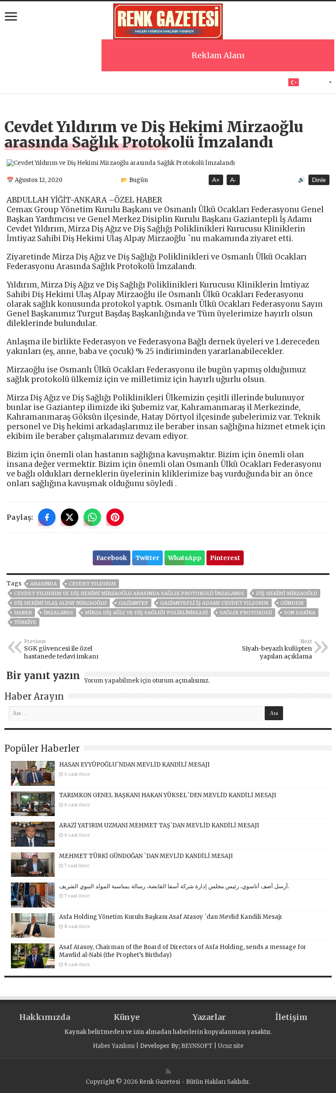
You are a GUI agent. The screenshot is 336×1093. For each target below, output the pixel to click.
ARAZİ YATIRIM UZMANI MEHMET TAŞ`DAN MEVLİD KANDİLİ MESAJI (159, 825)
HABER (23, 613)
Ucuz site (231, 1046)
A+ (216, 179)
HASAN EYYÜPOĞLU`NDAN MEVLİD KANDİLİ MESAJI (134, 764)
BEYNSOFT (197, 1046)
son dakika (299, 613)
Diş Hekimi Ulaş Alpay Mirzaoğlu (60, 603)
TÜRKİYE (25, 622)
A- (233, 179)
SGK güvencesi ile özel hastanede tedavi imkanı (61, 649)
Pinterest (225, 558)
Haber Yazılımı (114, 1046)
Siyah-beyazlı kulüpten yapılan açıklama (277, 649)
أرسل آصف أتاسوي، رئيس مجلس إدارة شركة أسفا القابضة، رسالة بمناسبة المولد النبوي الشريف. (174, 886)
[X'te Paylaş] (69, 517)
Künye (127, 1017)
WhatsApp (184, 558)
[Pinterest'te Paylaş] (115, 517)
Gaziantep (133, 603)
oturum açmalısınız (180, 680)
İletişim (291, 1017)
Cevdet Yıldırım (92, 584)
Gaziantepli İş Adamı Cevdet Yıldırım (214, 603)
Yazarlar (209, 1017)
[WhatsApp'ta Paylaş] (92, 517)
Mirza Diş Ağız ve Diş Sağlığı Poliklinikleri (146, 613)
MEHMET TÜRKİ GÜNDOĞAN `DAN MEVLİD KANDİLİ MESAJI (146, 856)
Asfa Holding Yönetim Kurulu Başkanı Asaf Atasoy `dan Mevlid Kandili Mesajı (170, 917)
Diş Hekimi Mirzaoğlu (286, 593)
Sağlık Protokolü (246, 613)
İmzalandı (58, 613)
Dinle (319, 179)
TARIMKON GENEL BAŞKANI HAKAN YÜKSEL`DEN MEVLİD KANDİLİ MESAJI (167, 795)
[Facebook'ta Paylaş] (47, 517)
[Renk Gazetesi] (168, 20)
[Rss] (168, 1071)
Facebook (111, 558)
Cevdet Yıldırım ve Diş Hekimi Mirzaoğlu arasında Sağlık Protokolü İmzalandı (129, 593)
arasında (43, 584)
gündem (292, 603)
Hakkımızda (44, 1017)
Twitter (147, 558)
